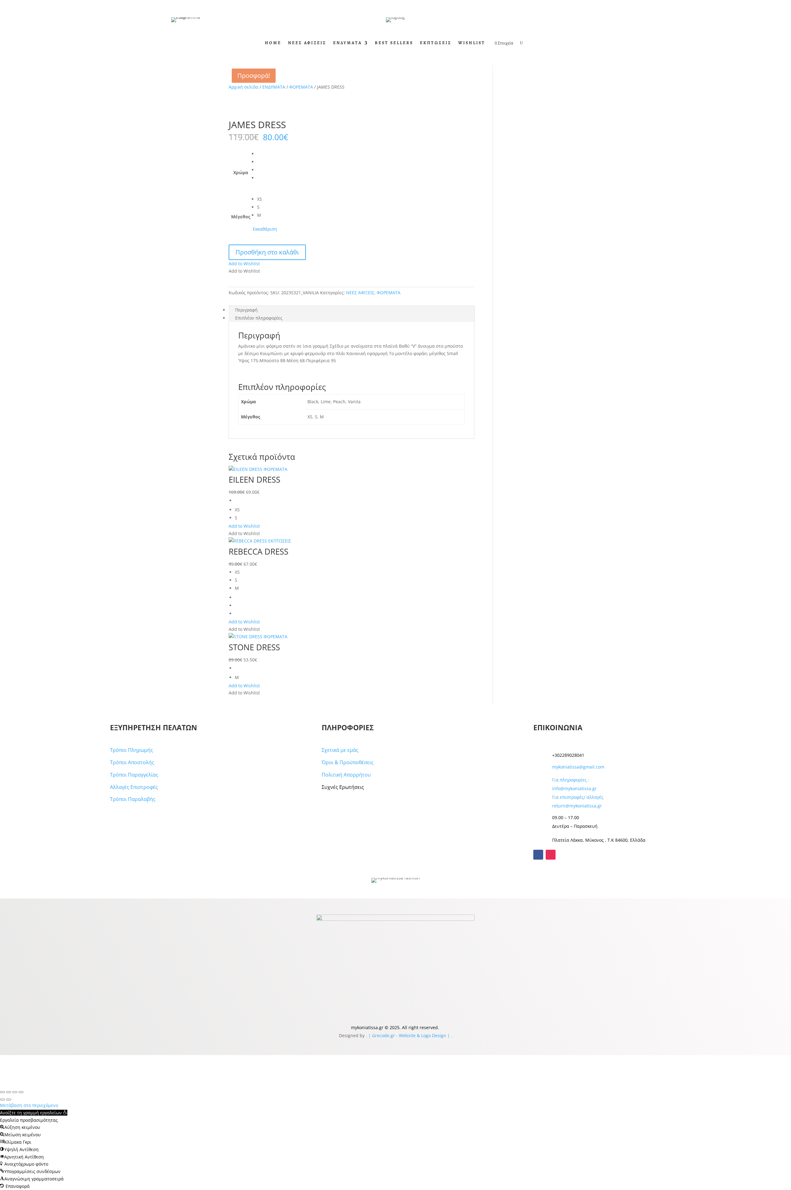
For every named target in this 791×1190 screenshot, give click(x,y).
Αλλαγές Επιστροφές (134, 787)
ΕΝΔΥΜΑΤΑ (347, 43)
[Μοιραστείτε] (14, 1092)
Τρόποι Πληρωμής (131, 750)
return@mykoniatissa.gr (577, 806)
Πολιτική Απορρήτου (346, 774)
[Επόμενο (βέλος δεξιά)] (8, 1099)
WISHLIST (471, 43)
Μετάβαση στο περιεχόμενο (29, 1105)
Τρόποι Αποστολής (132, 762)
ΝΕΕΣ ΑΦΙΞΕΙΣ (307, 43)
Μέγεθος (240, 217)
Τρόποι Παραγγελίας (134, 774)
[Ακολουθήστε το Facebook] (538, 855)
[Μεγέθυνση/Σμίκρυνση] (2, 1092)
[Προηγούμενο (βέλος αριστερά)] (2, 1099)
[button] (244, 263)
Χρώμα (240, 172)
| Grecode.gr (381, 1035)
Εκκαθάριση (265, 229)
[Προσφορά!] (263, 471)
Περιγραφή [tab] (246, 310)
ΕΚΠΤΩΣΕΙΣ (435, 43)
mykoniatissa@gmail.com (578, 767)
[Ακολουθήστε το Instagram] (551, 855)
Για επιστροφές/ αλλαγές (577, 797)
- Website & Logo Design (420, 1035)
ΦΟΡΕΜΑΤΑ (301, 87)
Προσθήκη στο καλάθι (267, 252)
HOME (273, 43)
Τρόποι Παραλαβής (132, 799)
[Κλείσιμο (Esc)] (21, 1092)
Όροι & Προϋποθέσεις (348, 762)
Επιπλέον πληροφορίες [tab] (258, 318)
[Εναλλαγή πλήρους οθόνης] (8, 1092)
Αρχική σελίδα (243, 87)
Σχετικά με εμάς (340, 750)
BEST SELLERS (394, 43)
